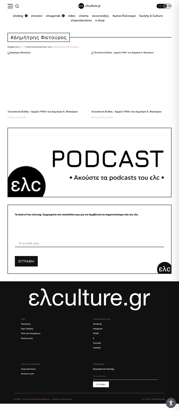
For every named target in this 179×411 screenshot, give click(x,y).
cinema (83, 15)
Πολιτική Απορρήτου (30, 333)
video (71, 15)
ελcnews (36, 15)
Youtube (97, 343)
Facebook (97, 324)
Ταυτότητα (25, 324)
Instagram (97, 328)
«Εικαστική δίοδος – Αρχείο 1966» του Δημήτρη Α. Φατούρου (43, 111)
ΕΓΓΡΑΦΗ (26, 261)
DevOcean (67, 399)
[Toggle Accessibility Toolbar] (171, 403)
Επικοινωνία (27, 338)
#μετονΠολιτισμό (124, 15)
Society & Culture (151, 15)
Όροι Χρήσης (27, 328)
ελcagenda (53, 15)
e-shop (100, 20)
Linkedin (97, 347)
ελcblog (18, 15)
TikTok (96, 333)
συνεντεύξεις (100, 15)
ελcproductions (81, 20)
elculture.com (27, 373)
